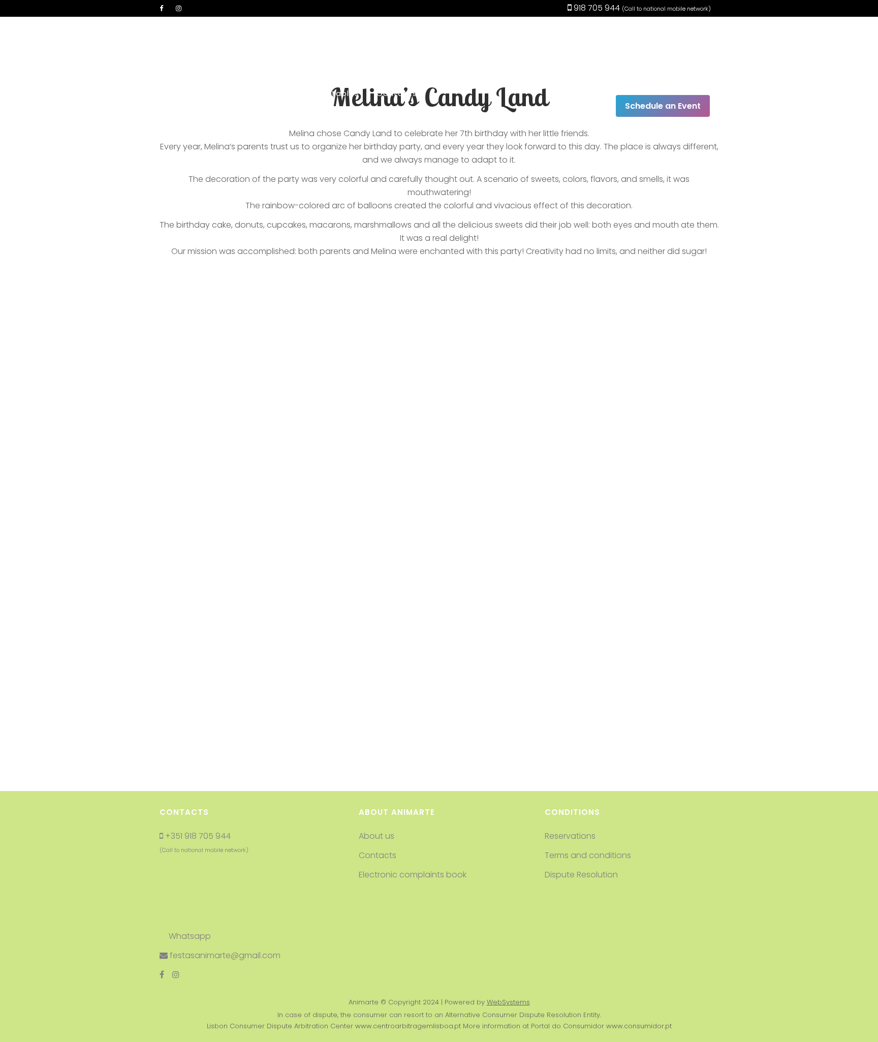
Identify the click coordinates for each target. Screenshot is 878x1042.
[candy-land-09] (634, 671)
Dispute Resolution (581, 874)
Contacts (377, 855)
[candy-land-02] (439, 374)
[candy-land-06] (634, 522)
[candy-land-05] (439, 522)
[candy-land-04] (244, 522)
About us (376, 836)
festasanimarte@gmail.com (224, 955)
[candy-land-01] (244, 374)
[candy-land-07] (244, 671)
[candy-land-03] (634, 374)
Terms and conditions (588, 855)
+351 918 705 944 (198, 836)
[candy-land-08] (439, 671)
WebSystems (508, 1002)
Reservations (570, 836)
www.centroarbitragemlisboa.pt (408, 1026)
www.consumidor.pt (639, 1026)
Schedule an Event (663, 106)
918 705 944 (596, 8)
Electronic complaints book (413, 874)
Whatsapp (189, 936)
